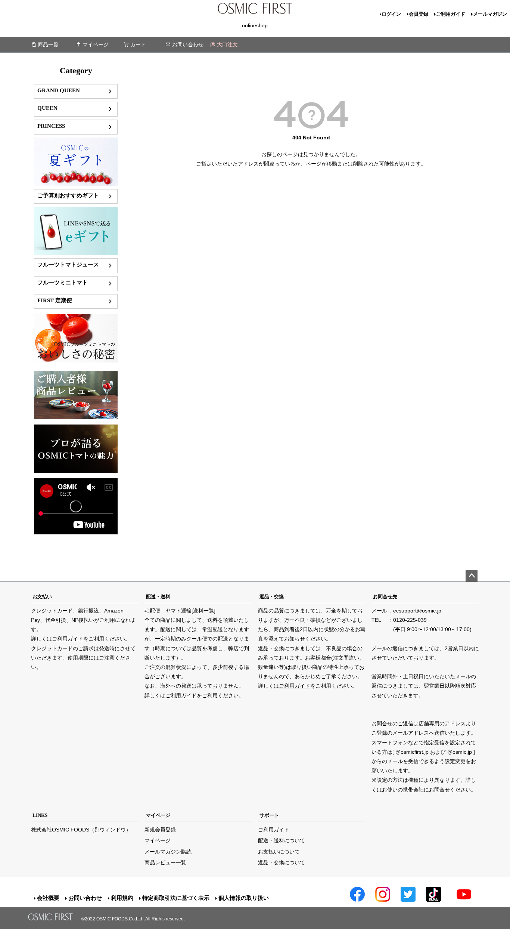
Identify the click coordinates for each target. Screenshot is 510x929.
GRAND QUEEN (58, 90)
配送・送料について (281, 840)
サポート (269, 815)
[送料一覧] (203, 611)
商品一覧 (48, 44)
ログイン (391, 14)
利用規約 (122, 898)
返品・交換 (271, 596)
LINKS (39, 815)
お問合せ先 (385, 596)
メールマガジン (490, 14)
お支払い (42, 596)
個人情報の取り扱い (243, 898)
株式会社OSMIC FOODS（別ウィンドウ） (81, 830)
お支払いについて (279, 852)
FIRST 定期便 (54, 300)
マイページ (96, 44)
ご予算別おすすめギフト (68, 195)
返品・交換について (281, 862)
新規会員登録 (160, 830)
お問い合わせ (187, 44)
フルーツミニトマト (62, 282)
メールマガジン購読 (168, 852)
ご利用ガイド (450, 14)
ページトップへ (472, 576)
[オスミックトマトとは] (76, 361)
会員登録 (418, 14)
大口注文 (227, 44)
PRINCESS (51, 126)
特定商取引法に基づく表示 (175, 898)
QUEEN (47, 108)
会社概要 (48, 898)
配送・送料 (158, 596)
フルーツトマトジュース (68, 264)
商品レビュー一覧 (165, 862)
